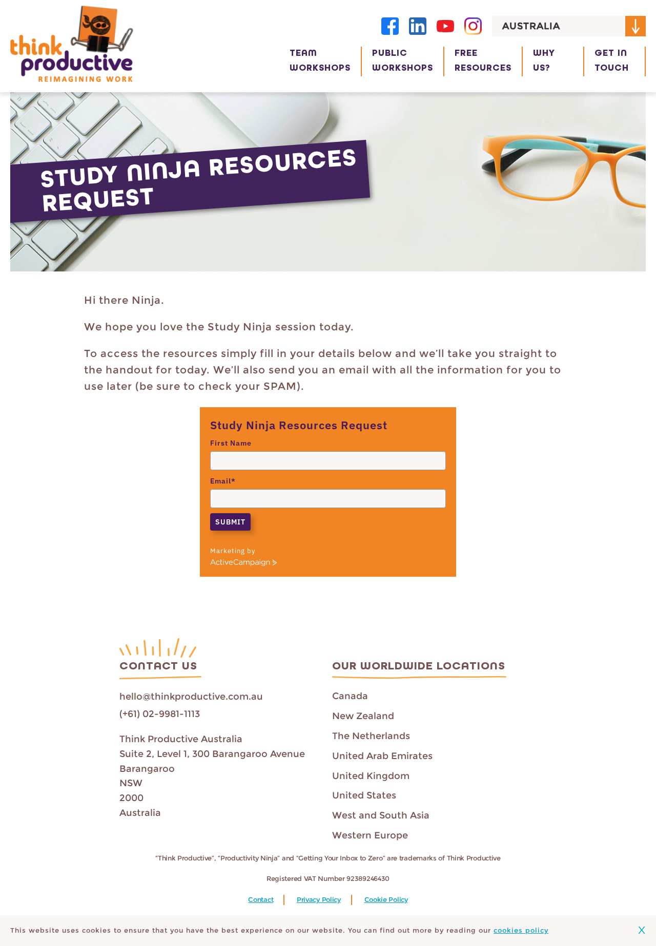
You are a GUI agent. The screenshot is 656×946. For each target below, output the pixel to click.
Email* (223, 481)
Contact (260, 899)
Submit (230, 522)
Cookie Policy (386, 899)
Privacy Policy (319, 899)
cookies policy (521, 930)
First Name (231, 443)
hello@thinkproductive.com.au (191, 696)
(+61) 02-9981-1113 (159, 714)
